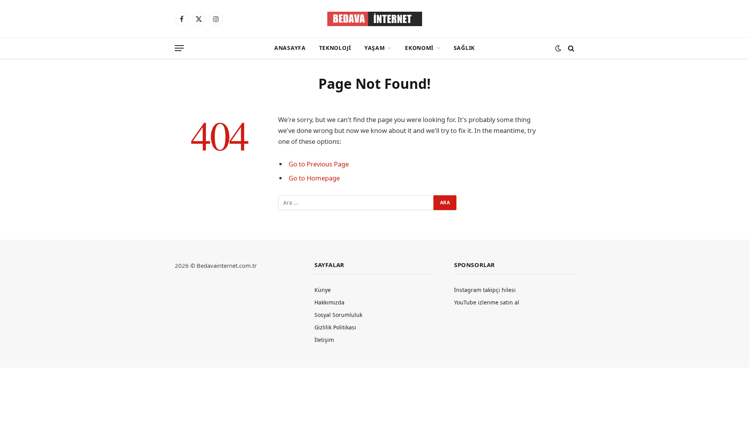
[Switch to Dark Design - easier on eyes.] (558, 48)
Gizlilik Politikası (335, 327)
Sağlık (464, 47)
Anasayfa (290, 47)
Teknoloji (335, 47)
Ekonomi (419, 47)
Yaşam (374, 47)
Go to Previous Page (319, 163)
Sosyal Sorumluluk (338, 314)
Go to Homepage (314, 177)
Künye (322, 290)
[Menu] (179, 48)
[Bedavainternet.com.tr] (374, 19)
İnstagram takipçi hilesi (485, 290)
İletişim (324, 339)
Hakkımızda (329, 302)
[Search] (570, 48)
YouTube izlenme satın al (486, 302)
